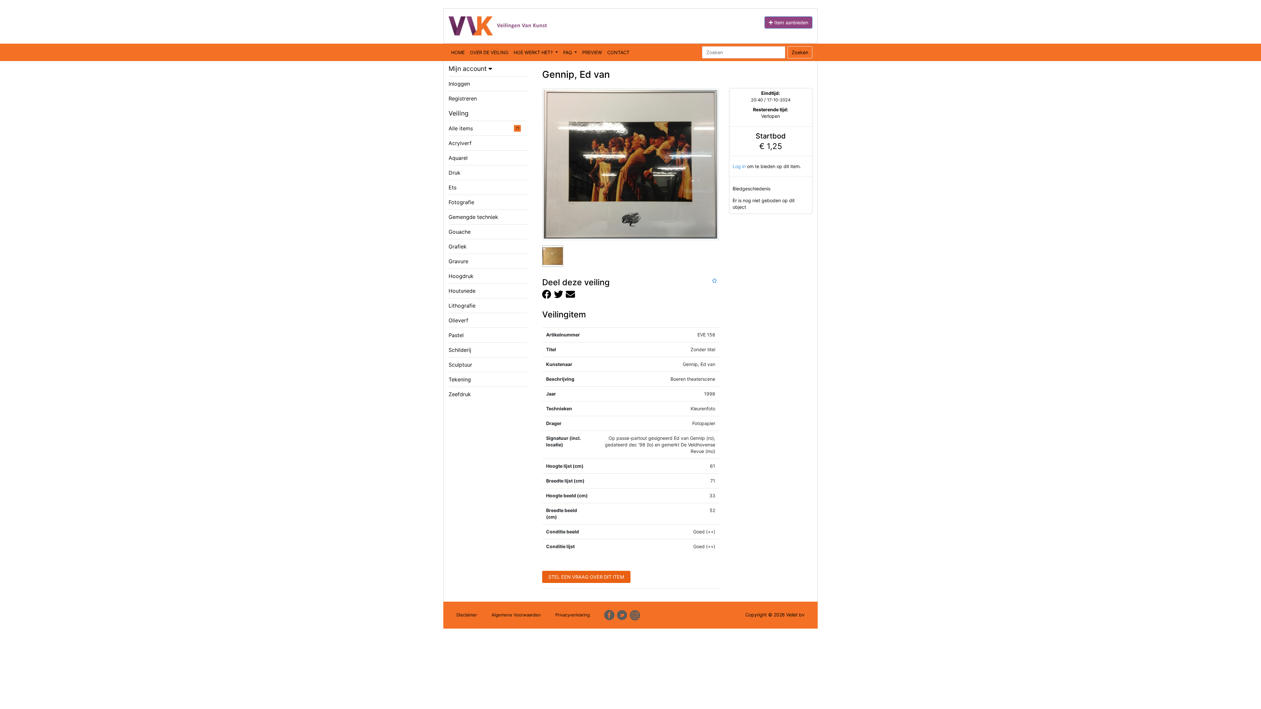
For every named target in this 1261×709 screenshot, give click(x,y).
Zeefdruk (460, 394)
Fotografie (461, 202)
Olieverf (458, 320)
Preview (592, 52)
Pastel (456, 335)
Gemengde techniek (473, 217)
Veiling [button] (459, 113)
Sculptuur (460, 364)
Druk (454, 172)
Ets (452, 187)
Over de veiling (489, 52)
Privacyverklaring (572, 614)
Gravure (458, 261)
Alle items (484, 128)
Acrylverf (460, 143)
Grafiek (458, 246)
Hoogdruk (461, 276)
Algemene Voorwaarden (516, 614)
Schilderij (460, 350)
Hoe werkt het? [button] (534, 52)
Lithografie (462, 305)
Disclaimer (466, 614)
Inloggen (459, 83)
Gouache (460, 231)
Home (458, 52)
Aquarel (458, 158)
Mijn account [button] (468, 69)
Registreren (463, 98)
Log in (739, 166)
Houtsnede (462, 291)
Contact (618, 52)
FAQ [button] (568, 52)
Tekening (460, 379)
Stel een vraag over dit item (586, 577)
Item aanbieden (790, 22)
